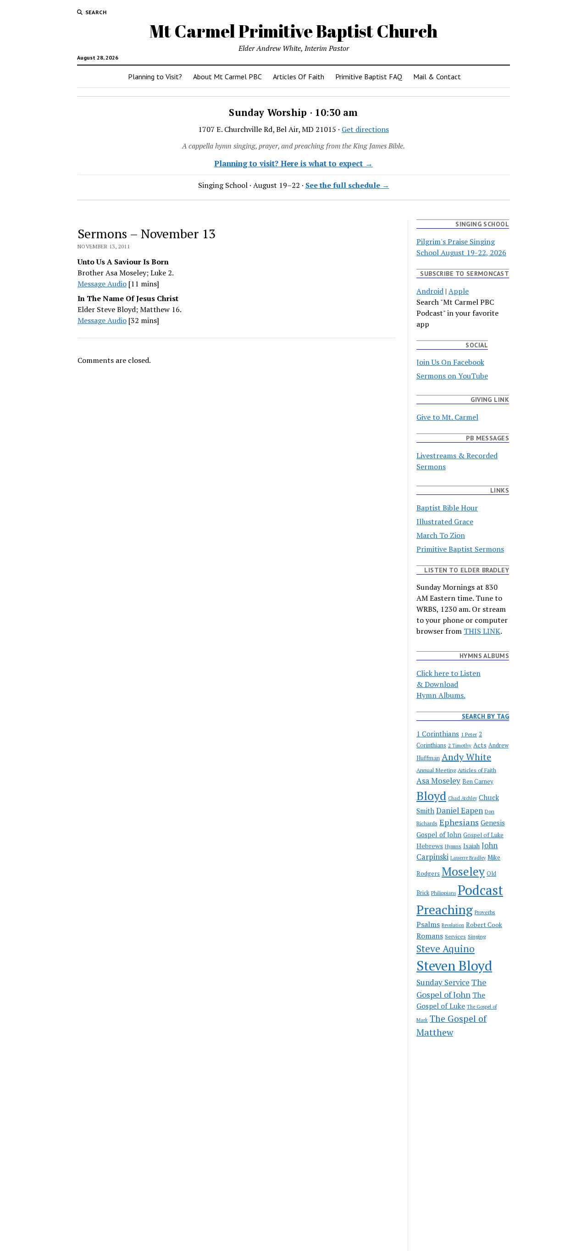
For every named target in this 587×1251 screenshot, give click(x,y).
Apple (459, 291)
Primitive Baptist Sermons (460, 549)
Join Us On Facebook (450, 362)
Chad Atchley (462, 798)
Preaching (444, 909)
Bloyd (431, 795)
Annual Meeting (436, 770)
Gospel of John (438, 834)
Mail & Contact (437, 76)
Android (429, 291)
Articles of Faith (477, 770)
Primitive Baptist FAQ (368, 76)
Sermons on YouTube (452, 376)
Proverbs (485, 912)
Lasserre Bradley (468, 858)
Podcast (480, 890)
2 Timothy (459, 745)
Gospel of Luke (483, 835)
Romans (429, 936)
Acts (480, 745)
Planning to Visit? (155, 76)
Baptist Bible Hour (447, 508)
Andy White (466, 757)
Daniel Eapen (459, 810)
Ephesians (459, 822)
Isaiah (471, 846)
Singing (477, 936)
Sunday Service (443, 982)
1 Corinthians (437, 733)
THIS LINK (482, 631)
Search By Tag (485, 716)
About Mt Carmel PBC (227, 76)
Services (455, 936)
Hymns (453, 846)
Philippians (443, 892)
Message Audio (102, 284)
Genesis (493, 822)
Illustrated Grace (444, 521)
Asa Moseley (438, 780)
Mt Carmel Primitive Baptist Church (293, 31)
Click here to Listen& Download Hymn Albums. (448, 684)
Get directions (365, 129)
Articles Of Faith (298, 76)
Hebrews (429, 845)
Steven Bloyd (454, 965)
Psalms (428, 924)
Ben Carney (477, 781)
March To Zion (440, 535)
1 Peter (469, 734)
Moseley (463, 871)
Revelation (453, 925)
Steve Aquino (445, 948)
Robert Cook (484, 925)
